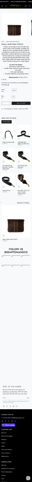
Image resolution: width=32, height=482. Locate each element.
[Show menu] (2, 6)
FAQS (2, 446)
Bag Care (3, 433)
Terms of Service (8, 402)
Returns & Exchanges (6, 436)
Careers (3, 475)
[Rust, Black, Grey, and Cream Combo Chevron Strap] (24, 181)
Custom (3, 443)
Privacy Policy (26, 401)
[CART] (29, 6)
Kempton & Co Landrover (8, 468)
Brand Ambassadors (6, 472)
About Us (3, 465)
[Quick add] (3, 138)
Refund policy (5, 456)
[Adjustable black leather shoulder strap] (24, 132)
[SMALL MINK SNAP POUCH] (16, 221)
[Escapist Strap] (8, 181)
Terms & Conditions (6, 449)
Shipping (3, 439)
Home (2, 41)
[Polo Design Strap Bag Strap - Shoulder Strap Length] (8, 156)
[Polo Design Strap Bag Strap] (24, 156)
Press (2, 478)
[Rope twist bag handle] (8, 132)
